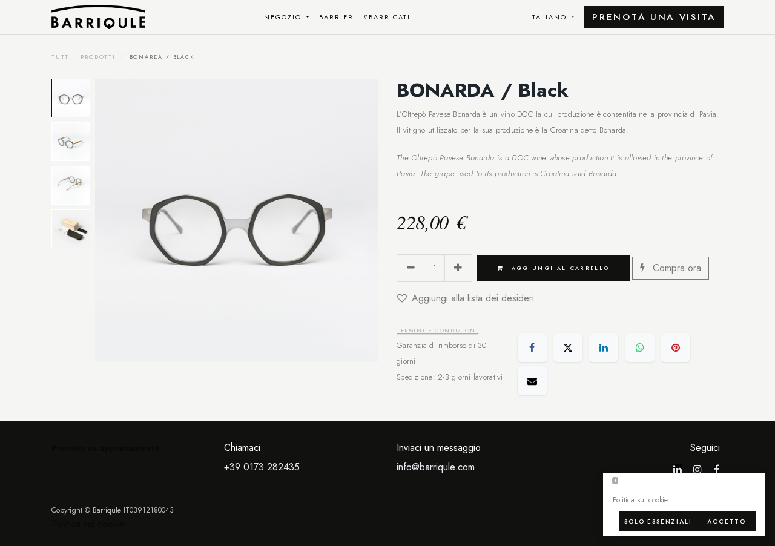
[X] (567, 347)
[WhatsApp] (640, 347)
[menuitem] (287, 17)
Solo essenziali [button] (657, 521)
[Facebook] (532, 347)
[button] (109, 220)
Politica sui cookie (88, 524)
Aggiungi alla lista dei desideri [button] (473, 298)
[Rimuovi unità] (410, 268)
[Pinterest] (675, 347)
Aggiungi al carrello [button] (559, 268)
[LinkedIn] (603, 347)
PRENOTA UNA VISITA (654, 17)
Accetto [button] (726, 521)
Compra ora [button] (675, 268)
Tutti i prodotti (83, 57)
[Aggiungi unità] (458, 268)
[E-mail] (532, 380)
